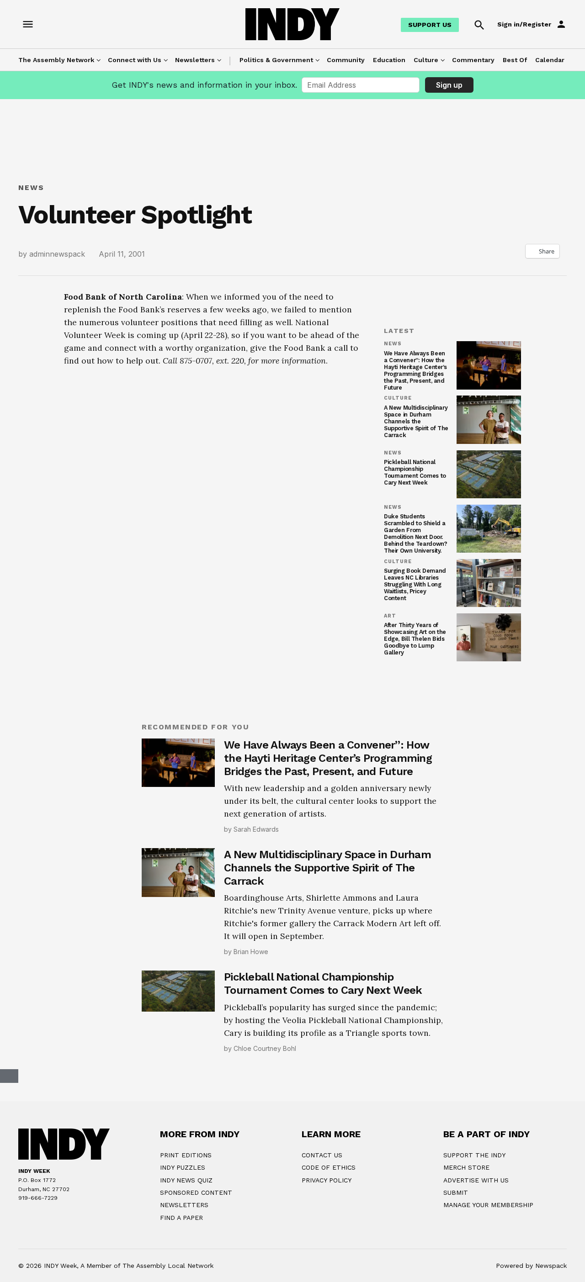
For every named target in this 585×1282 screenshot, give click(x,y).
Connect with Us (134, 59)
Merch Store (466, 1167)
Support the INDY (474, 1155)
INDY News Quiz (186, 1180)
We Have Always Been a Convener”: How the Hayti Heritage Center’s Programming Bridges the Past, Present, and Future (415, 370)
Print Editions (186, 1155)
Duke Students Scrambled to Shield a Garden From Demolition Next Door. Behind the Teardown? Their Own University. (415, 533)
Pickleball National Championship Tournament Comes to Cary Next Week (415, 472)
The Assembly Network (56, 59)
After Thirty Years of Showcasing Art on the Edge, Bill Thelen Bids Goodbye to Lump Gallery (415, 639)
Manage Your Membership (488, 1204)
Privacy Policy (326, 1180)
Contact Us (322, 1155)
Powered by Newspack (531, 1265)
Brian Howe (251, 951)
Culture (426, 59)
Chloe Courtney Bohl (265, 1048)
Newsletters (195, 59)
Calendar (549, 59)
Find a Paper (181, 1217)
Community (346, 59)
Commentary (473, 59)
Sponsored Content (196, 1192)
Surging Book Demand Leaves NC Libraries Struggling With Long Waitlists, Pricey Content (415, 584)
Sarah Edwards (256, 829)
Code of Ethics (329, 1167)
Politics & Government (276, 59)
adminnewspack (57, 254)
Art (390, 616)
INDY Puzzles (182, 1167)
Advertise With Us (476, 1180)
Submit (455, 1192)
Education (389, 59)
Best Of (515, 59)
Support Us (430, 24)
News (31, 187)
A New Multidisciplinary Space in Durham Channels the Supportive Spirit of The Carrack (416, 421)
